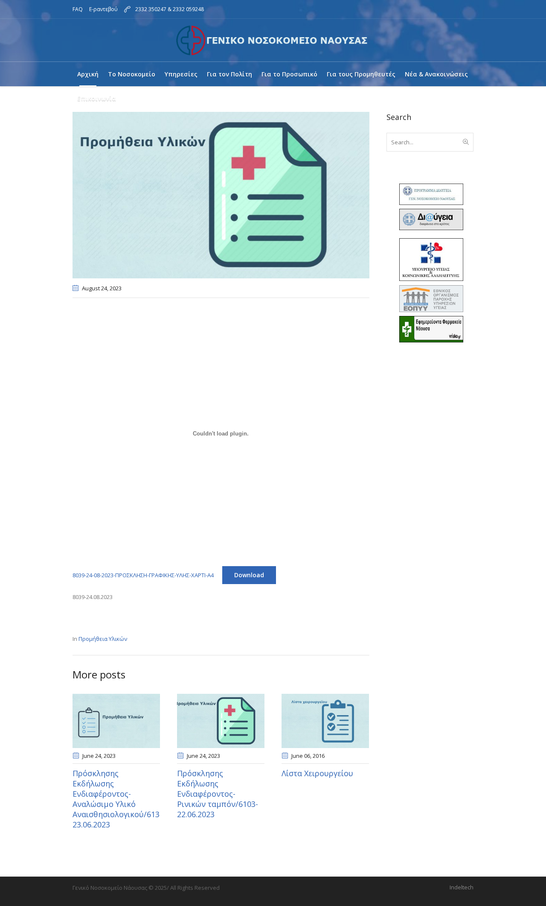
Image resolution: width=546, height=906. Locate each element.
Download (249, 575)
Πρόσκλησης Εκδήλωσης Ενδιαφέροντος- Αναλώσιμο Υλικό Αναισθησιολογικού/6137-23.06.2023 (119, 799)
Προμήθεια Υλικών (102, 639)
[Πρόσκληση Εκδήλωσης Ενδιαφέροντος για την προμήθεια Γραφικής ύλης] (221, 194)
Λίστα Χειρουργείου (317, 773)
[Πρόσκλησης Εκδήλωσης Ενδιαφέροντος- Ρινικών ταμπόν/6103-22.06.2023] (220, 721)
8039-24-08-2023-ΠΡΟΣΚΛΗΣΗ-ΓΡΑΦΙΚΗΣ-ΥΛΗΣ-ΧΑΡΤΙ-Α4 (143, 575)
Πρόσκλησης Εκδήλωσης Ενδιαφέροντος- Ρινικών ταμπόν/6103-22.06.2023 (217, 793)
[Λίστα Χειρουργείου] (325, 721)
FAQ (78, 9)
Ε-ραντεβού (103, 9)
